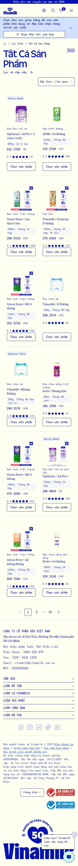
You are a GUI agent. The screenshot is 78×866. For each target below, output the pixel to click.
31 (50, 612)
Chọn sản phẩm (21, 166)
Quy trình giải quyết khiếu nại (25, 751)
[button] (21, 133)
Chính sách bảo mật (27, 748)
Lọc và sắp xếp (15, 72)
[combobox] (56, 81)
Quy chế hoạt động (56, 748)
